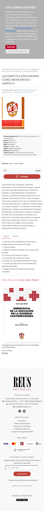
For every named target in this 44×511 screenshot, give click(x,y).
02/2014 (12, 140)
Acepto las (23, 480)
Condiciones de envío (22, 429)
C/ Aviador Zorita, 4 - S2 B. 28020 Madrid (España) (23, 401)
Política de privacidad (22, 423)
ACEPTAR (11, 47)
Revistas (5, 69)
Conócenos (22, 421)
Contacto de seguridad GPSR (22, 432)
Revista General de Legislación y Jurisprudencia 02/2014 (19, 71)
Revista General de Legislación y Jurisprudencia (24, 69)
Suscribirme (22, 474)
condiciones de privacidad (27, 480)
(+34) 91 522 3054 (31, 404)
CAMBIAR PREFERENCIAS (17, 51)
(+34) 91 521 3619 (15, 404)
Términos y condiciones (22, 426)
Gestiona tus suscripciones (22, 486)
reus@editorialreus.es (23, 407)
